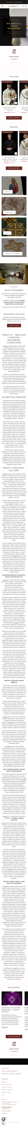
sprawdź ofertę (14, 33)
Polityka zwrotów (6, 1092)
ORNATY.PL (6, 816)
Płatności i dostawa (7, 1087)
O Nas (3, 1095)
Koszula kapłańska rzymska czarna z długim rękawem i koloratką (9, 159)
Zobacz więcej (14, 325)
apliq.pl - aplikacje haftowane (9, 1071)
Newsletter (4, 1113)
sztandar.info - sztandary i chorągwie (11, 1073)
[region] (14, 27)
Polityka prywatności (7, 1084)
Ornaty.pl (5, 346)
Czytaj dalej (5, 1027)
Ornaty (7, 191)
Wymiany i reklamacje (7, 1089)
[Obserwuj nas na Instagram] (6, 1117)
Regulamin (4, 1082)
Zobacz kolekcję (14, 117)
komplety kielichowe (12, 253)
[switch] (3, 1124)
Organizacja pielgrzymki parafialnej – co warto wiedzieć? (11, 1010)
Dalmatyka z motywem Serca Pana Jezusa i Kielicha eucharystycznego (9, 109)
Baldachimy (9, 212)
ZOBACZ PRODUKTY (14, 168)
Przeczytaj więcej (14, 1036)
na (14, 2)
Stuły (7, 233)
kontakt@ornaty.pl (6, 1110)
